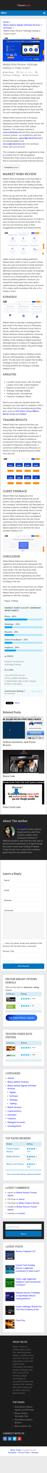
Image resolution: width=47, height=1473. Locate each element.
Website (8, 900)
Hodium (22, 414)
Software (7, 75)
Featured (11, 1118)
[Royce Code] (23, 761)
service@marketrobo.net (14, 144)
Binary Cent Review (15, 1164)
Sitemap (34, 1453)
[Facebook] (5, 1439)
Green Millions (32, 411)
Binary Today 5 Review (29, 1203)
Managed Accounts (16, 1122)
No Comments (31, 75)
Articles (10, 1078)
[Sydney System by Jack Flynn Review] (23, 727)
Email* (7, 890)
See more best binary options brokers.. (24, 1174)
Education (12, 1115)
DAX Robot (20, 411)
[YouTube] (19, 1439)
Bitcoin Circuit (9, 414)
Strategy (16, 75)
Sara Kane (9, 72)
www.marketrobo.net (12, 132)
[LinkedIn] (10, 1439)
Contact (21, 1213)
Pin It (17, 703)
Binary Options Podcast (18, 1082)
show (15, 167)
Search (23, 1234)
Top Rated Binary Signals (21, 1018)
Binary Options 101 (23, 1426)
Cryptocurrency (14, 1111)
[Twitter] (15, 1439)
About (21, 1199)
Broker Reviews (14, 1107)
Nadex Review (13, 1156)
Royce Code (9, 776)
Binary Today (15, 1450)
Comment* (9, 910)
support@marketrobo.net (29, 138)
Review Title (8, 951)
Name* (7, 880)
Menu (4, 13)
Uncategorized (14, 1126)
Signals (13, 1092)
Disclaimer (12, 1453)
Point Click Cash (12, 807)
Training (13, 1103)
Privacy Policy (24, 1453)
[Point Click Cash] (23, 792)
